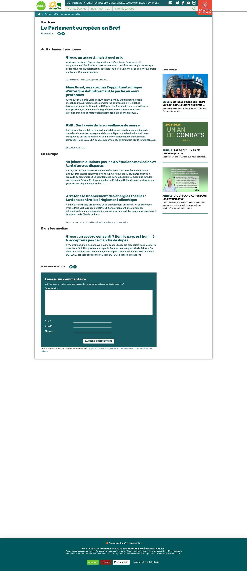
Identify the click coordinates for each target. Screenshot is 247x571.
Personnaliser (121, 562)
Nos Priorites (100, 8)
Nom (48, 321)
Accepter (92, 562)
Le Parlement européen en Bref (80, 28)
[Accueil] (39, 14)
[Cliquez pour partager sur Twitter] (59, 33)
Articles (48, 14)
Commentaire (52, 288)
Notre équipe (77, 8)
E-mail (48, 326)
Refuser (106, 562)
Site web (49, 331)
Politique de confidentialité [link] (146, 562)
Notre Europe (124, 8)
